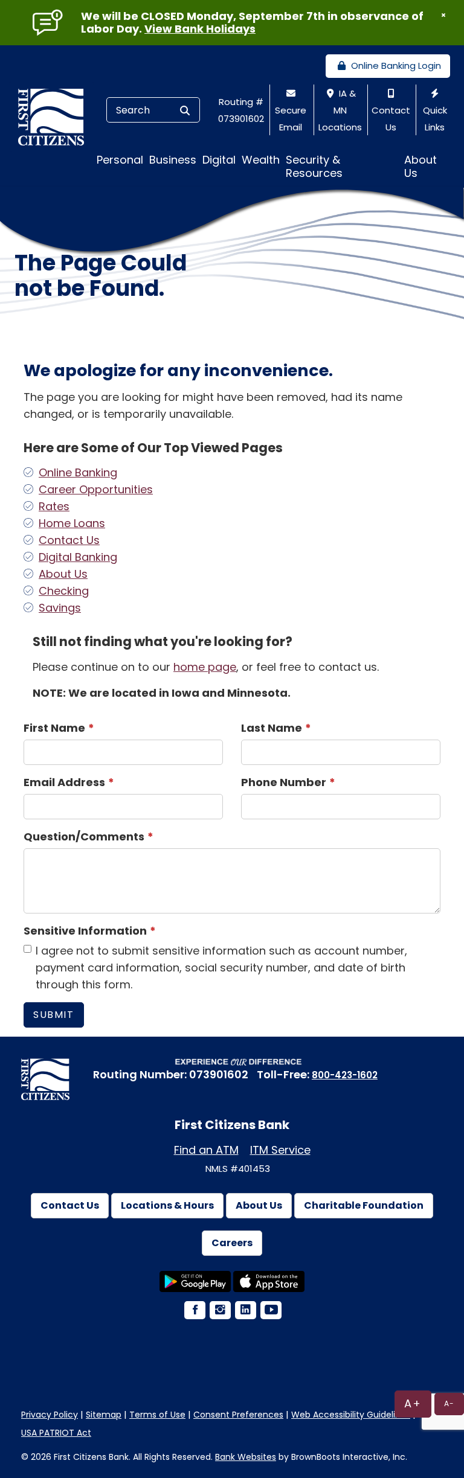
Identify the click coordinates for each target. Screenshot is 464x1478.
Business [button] (172, 159)
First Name (54, 727)
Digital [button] (219, 159)
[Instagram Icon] (219, 1311)
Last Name (271, 727)
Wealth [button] (261, 159)
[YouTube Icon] (270, 1311)
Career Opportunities (96, 489)
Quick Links (435, 118)
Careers (232, 1243)
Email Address (64, 782)
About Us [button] (420, 166)
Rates (54, 506)
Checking (64, 590)
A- (449, 1403)
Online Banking (78, 472)
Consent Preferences (238, 1415)
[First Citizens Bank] (55, 117)
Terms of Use (157, 1415)
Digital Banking (78, 557)
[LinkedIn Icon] (244, 1311)
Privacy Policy (49, 1415)
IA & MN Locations (340, 110)
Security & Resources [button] (314, 166)
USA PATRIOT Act (56, 1433)
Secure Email (290, 118)
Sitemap (103, 1415)
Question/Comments (84, 836)
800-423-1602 (345, 1075)
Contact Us (391, 118)
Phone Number (283, 782)
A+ (413, 1403)
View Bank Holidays (200, 28)
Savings (60, 607)
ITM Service (280, 1149)
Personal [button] (120, 159)
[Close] (443, 15)
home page (204, 666)
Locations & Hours (167, 1205)
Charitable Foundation (364, 1205)
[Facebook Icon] (193, 1311)
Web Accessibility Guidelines (350, 1415)
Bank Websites (245, 1457)
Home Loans (72, 523)
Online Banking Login (395, 65)
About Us (63, 573)
